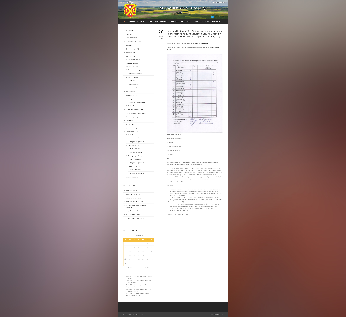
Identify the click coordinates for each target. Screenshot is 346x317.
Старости (129, 34)
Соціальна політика (132, 131)
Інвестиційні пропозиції (180, 21)
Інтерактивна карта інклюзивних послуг (138, 222)
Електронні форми (133, 84)
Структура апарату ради (133, 41)
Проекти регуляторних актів (136, 102)
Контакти (216, 21)
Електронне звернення (135, 73)
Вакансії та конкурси (132, 95)
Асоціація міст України (132, 211)
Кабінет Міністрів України (133, 198)
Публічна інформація (132, 77)
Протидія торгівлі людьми (136, 156)
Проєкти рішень (130, 56)
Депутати (129, 45)
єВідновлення (130, 124)
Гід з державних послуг (158, 21)
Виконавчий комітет (132, 38)
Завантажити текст (201, 44)
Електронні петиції (131, 88)
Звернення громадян (132, 67)
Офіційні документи (136, 21)
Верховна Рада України (133, 194)
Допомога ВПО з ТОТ (134, 166)
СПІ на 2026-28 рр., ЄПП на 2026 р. (136, 113)
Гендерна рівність (133, 145)
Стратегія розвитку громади (134, 109)
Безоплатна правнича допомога (136, 218)
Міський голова (130, 30)
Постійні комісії (130, 52)
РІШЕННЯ (131, 106)
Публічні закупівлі (131, 91)
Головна (213, 314)
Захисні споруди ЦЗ (201, 21)
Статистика (131, 80)
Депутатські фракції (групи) (134, 49)
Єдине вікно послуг (131, 128)
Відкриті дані (129, 120)
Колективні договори (132, 117)
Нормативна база (135, 138)
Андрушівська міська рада (183, 7)
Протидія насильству (132, 177)
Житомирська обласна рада (134, 202)
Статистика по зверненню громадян (139, 70)
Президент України (131, 190)
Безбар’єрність (132, 135)
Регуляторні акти (131, 99)
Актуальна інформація (137, 142)
